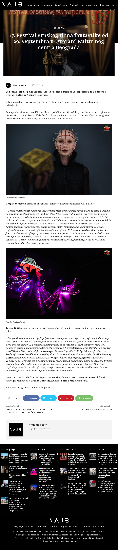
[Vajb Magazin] (17, 429)
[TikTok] (114, 10)
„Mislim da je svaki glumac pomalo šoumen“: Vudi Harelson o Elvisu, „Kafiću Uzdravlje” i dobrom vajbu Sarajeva (17, 487)
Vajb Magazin (38, 425)
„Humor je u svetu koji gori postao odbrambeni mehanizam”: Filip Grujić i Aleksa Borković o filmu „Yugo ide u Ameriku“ (18, 504)
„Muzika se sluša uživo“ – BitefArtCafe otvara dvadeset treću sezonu (29, 411)
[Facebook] (107, 10)
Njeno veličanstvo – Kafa (97, 409)
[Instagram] (110, 10)
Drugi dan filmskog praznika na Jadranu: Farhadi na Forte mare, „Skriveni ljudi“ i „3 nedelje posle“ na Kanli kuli (77, 488)
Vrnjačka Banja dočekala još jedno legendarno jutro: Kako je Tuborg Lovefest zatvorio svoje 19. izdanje (106, 486)
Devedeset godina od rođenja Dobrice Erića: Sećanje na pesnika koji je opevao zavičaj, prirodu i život (48, 459)
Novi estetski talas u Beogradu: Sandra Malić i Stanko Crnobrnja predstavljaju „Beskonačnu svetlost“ (48, 475)
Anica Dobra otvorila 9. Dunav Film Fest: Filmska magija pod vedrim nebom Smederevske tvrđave (77, 474)
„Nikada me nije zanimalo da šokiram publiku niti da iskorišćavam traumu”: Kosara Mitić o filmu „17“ (18, 472)
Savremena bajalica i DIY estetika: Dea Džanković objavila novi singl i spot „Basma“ (107, 473)
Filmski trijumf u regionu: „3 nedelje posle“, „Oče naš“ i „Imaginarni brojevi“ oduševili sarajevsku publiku (77, 459)
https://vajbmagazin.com (39, 429)
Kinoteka (59, 28)
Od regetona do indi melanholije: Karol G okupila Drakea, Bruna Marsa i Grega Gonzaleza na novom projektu (107, 459)
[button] (113, 4)
